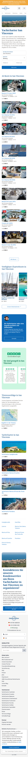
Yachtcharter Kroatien (8, 694)
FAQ (3, 670)
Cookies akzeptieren (14, 747)
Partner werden (6, 724)
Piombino (17, 538)
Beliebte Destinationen (9, 729)
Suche (14, 67)
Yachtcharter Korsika (8, 703)
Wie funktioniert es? (7, 659)
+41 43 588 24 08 (14, 625)
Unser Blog (5, 683)
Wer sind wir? (5, 657)
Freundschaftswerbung (8, 666)
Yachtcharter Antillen (8, 705)
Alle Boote (13, 259)
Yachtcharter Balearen (8, 696)
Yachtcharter (8, 13)
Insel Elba (17, 522)
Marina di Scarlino (7, 538)
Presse (4, 672)
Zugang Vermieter (7, 722)
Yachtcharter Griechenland (9, 698)
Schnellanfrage (6, 716)
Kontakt (14, 338)
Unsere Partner (6, 664)
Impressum (5, 677)
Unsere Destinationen (13, 307)
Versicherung (5, 668)
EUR (6, 634)
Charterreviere (6, 709)
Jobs (3, 675)
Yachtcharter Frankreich (8, 700)
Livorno (4, 526)
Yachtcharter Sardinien (8, 692)
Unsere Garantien (7, 662)
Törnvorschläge (6, 714)
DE (6, 638)
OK (24, 650)
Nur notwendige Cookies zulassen (14, 751)
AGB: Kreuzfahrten (7, 679)
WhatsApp (15, 628)
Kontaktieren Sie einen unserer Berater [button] (14, 608)
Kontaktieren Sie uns (15, 630)
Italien (21, 13)
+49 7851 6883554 (15, 622)
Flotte (3, 711)
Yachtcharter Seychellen (8, 707)
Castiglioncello (6, 522)
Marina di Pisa (6, 532)
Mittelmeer (15, 13)
